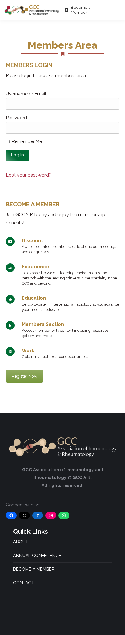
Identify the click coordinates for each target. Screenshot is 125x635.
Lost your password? (28, 175)
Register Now (24, 376)
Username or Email (26, 94)
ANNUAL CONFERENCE (37, 555)
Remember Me (27, 141)
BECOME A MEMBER (34, 569)
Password (16, 117)
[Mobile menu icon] (116, 10)
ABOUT (20, 541)
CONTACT (23, 583)
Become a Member (81, 10)
